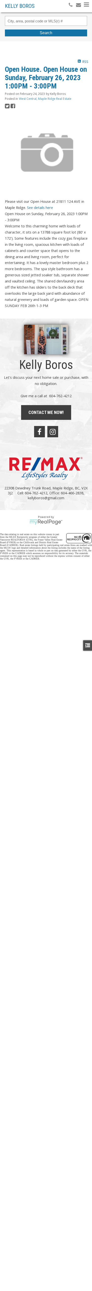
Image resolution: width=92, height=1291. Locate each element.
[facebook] (39, 431)
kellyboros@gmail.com (46, 497)
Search (46, 33)
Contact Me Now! (46, 412)
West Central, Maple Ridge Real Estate (45, 99)
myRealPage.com (46, 522)
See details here (40, 207)
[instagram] (52, 431)
